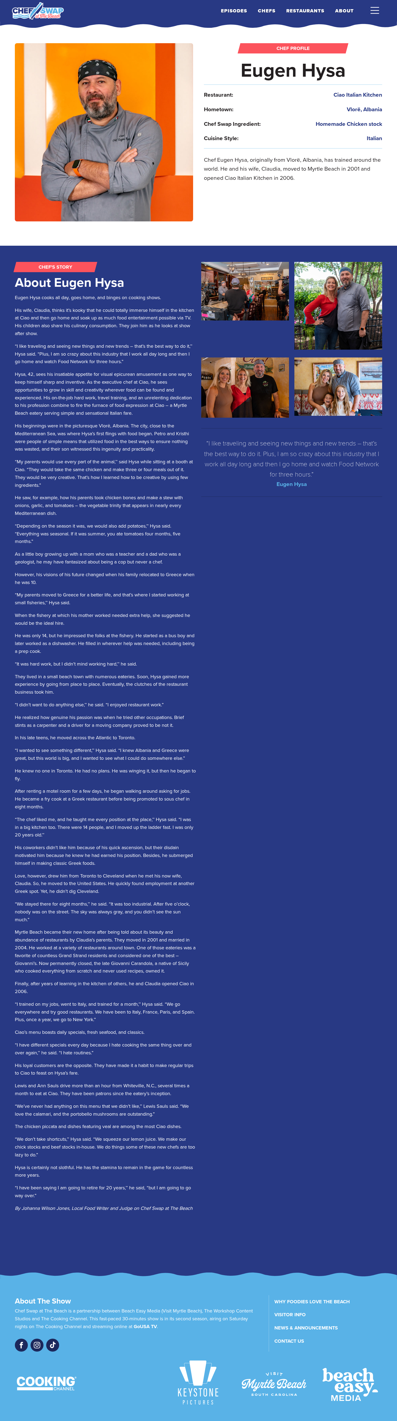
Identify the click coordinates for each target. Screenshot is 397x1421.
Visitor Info (290, 1314)
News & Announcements (306, 1327)
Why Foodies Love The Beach (312, 1301)
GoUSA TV (145, 1326)
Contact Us (289, 1341)
